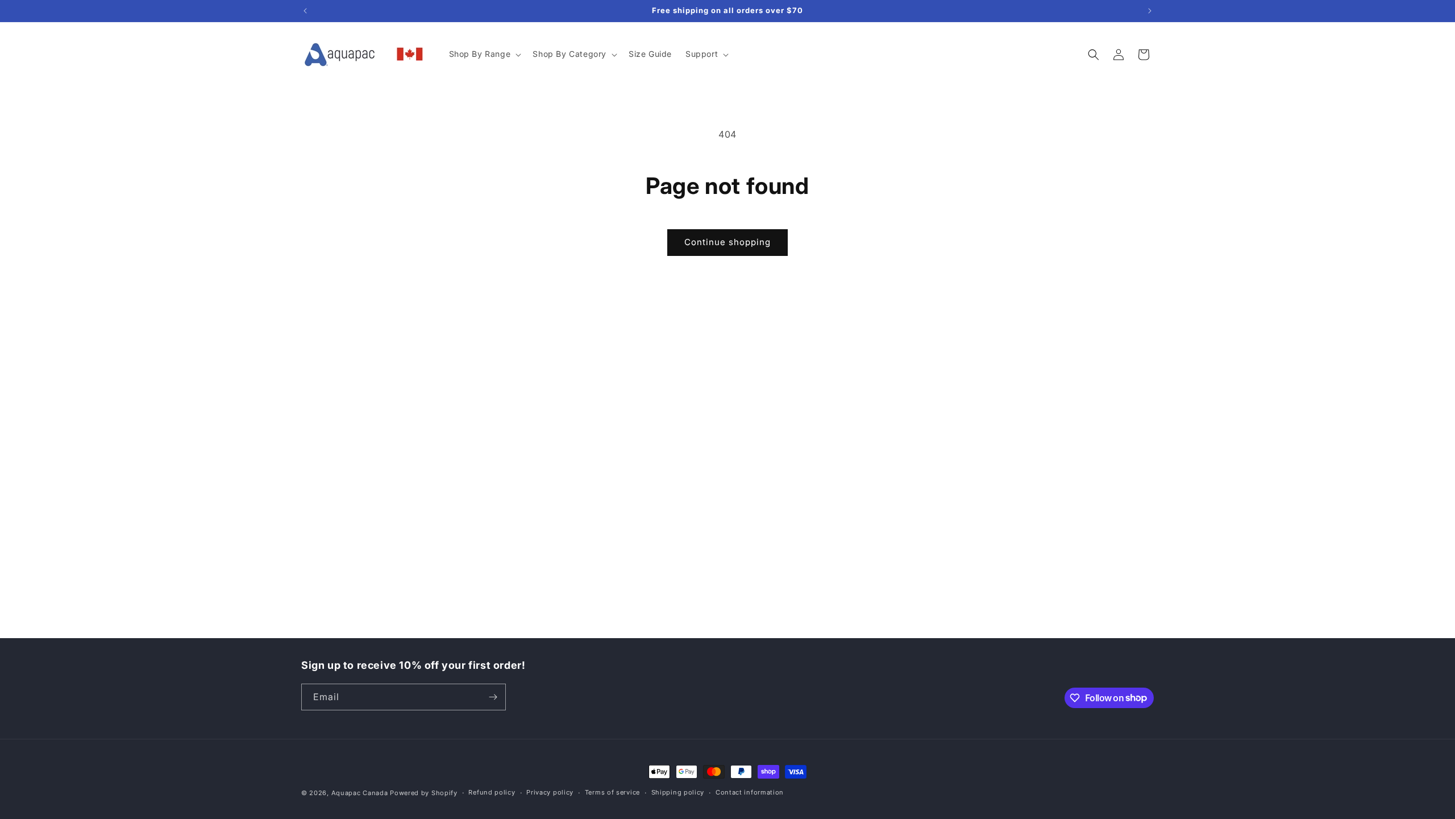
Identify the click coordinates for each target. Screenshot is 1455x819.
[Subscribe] (492, 697)
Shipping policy (678, 792)
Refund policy (491, 792)
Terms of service (612, 792)
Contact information (750, 792)
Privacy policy (549, 792)
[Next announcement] (1149, 11)
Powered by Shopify (424, 793)
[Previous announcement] (305, 11)
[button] (484, 54)
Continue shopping (727, 242)
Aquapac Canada (359, 793)
